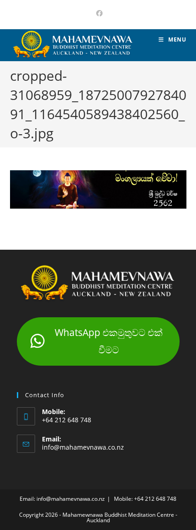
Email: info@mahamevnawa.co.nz (62, 499)
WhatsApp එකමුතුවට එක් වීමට (109, 341)
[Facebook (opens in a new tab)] (98, 13)
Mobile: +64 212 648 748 (145, 499)
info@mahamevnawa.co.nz (83, 447)
